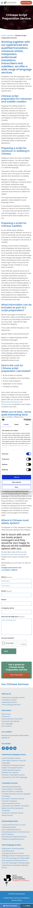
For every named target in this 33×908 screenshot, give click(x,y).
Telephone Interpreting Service (13, 839)
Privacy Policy (17, 900)
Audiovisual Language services (13, 697)
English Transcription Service (12, 768)
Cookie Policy (8, 898)
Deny (16, 487)
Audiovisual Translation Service (13, 765)
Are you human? (7, 638)
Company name (7, 608)
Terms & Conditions (21, 898)
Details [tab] (16, 424)
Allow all (16, 477)
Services (10, 35)
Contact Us (6, 716)
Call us (27, 906)
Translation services (9, 700)
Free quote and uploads (10, 721)
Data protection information (12, 719)
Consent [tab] (5, 424)
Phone (3, 600)
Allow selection (16, 482)
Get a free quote (16, 675)
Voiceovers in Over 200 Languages (14, 777)
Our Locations (7, 726)
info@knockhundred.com (11, 568)
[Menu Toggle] (2, 3)
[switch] (28, 459)
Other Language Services (11, 705)
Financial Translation (9, 801)
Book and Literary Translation (12, 791)
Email (6, 591)
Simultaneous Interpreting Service (14, 837)
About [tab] (27, 424)
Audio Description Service (11, 758)
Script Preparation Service (11, 770)
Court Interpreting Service (11, 830)
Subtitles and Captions (10, 772)
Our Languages (7, 724)
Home (3, 35)
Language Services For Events (13, 853)
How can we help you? (13, 617)
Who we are (6, 714)
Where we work (7, 815)
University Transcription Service (13, 775)
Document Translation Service (13, 799)
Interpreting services (9, 702)
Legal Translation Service (11, 803)
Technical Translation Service (12, 813)
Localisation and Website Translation (15, 806)
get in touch (24, 213)
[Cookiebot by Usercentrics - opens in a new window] (23, 420)
